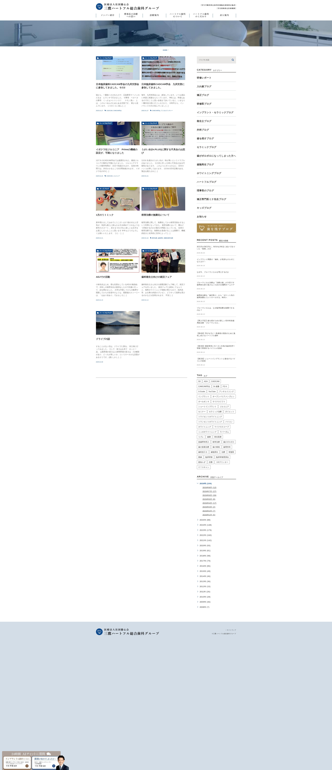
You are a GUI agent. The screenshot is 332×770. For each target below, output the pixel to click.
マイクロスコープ (221, 427)
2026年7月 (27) (210, 491)
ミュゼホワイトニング (207, 432)
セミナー (202, 412)
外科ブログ (203, 129)
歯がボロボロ (228, 442)
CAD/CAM (109, 110)
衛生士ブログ (204, 121)
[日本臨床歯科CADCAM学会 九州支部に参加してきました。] (163, 68)
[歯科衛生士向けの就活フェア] (163, 261)
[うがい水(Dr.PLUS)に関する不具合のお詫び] (163, 133)
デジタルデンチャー (167, 110)
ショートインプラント (207, 407)
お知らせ (202, 216)
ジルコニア (116, 176)
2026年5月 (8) (209, 499)
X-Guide (201, 391)
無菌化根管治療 (168, 238)
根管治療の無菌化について (155, 215)
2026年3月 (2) (209, 507)
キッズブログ (104, 188)
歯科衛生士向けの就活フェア (156, 276)
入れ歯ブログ (204, 86)
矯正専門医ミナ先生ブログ (211, 199)
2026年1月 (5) (209, 515)
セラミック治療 (215, 412)
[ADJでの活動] (118, 261)
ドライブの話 (103, 339)
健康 (209, 437)
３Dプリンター (222, 462)
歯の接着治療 (203, 447)
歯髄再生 (160, 238)
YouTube (212, 391)
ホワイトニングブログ (209, 173)
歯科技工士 (202, 452)
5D (199, 381)
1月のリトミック (105, 215)
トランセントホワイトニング (210, 422)
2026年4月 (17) (210, 503)
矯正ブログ (203, 95)
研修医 (231, 452)
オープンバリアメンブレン (223, 396)
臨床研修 (209, 457)
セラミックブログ (206, 147)
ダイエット (229, 412)
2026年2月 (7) (209, 511)
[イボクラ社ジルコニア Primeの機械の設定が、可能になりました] (118, 133)
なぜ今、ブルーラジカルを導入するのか (213, 272)
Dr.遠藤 (216, 386)
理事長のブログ (205, 190)
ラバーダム (224, 432)
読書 (211, 462)
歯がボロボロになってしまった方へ (216, 156)
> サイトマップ (231, 630)
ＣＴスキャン (203, 467)
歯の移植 (216, 447)
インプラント (203, 396)
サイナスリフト (219, 401)
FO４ (225, 386)
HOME (165, 50)
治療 (223, 452)
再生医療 (218, 437)
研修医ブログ (204, 103)
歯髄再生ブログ (205, 164)
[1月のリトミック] (118, 199)
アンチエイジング (226, 391)
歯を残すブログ (205, 138)
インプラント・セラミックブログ (215, 112)
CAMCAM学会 (117, 110)
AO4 (206, 381)
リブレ (201, 437)
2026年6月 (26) (210, 495)
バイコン (229, 422)
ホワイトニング (204, 427)
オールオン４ (203, 401)
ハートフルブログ (106, 58)
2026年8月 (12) (210, 487)
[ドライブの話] (118, 323)
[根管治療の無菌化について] (163, 199)
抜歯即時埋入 (203, 442)
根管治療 (154, 238)
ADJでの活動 (103, 276)
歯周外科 (227, 447)
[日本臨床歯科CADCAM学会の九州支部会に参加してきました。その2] (118, 68)
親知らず (202, 462)
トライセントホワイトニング (210, 417)
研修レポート (204, 77)
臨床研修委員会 (222, 457)
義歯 (200, 457)
